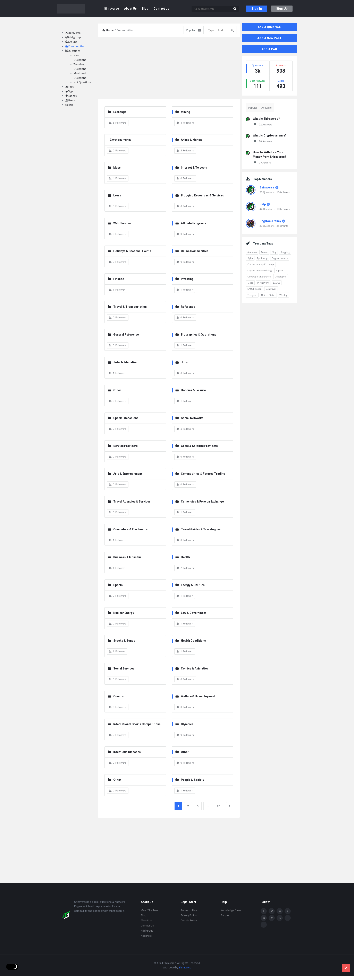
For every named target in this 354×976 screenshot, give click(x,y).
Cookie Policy (189, 920)
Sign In (257, 8)
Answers (266, 107)
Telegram (252, 294)
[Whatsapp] (288, 918)
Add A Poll (269, 49)
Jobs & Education (125, 362)
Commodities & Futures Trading (203, 473)
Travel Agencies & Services (132, 501)
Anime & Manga (191, 139)
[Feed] (280, 918)
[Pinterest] (272, 918)
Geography (280, 276)
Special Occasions (125, 418)
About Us (130, 8)
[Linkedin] (280, 911)
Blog (145, 8)
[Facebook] (264, 911)
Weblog (283, 294)
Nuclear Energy (123, 612)
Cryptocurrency (120, 139)
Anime (264, 252)
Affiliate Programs (193, 223)
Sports (118, 585)
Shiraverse (111, 8)
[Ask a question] (346, 968)
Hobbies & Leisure (193, 390)
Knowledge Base (231, 910)
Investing (187, 279)
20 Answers (265, 141)
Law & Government (193, 612)
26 (218, 806)
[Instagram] (264, 918)
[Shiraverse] (77, 8)
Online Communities (194, 251)
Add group (74, 37)
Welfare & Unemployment (198, 696)
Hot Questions (82, 82)
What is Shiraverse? (266, 118)
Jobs (184, 362)
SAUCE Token (254, 288)
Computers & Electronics (130, 529)
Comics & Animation (195, 668)
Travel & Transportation (130, 306)
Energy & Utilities (193, 585)
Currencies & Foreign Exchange (202, 501)
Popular (252, 107)
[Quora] (264, 925)
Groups (72, 42)
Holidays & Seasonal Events (132, 251)
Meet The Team (150, 910)
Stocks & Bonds (124, 640)
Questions (74, 51)
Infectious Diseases (127, 752)
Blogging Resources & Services (202, 195)
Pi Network (263, 282)
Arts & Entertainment (127, 473)
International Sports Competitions (137, 724)
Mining (185, 112)
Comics (118, 696)
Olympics (187, 724)
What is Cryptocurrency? (270, 135)
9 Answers (265, 162)
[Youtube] (288, 911)
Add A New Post (269, 38)
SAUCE (276, 282)
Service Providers (125, 445)
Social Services (123, 668)
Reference (188, 306)
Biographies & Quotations (198, 334)
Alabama (252, 252)
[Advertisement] (169, 68)
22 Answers (265, 124)
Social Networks (192, 418)
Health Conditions (193, 640)
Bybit (250, 258)
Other (117, 390)
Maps (117, 167)
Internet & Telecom (194, 167)
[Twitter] (272, 911)
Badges (72, 96)
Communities (76, 46)
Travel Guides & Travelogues (201, 529)
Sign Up (282, 8)
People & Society (192, 779)
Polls (71, 87)
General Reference (126, 334)
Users (71, 100)
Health (185, 557)
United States (268, 294)
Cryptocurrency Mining (259, 270)
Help (263, 204)
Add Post (146, 935)
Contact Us (161, 8)
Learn (117, 195)
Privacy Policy (188, 915)
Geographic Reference (259, 276)
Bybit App (262, 258)
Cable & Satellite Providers (199, 445)
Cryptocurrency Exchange (260, 264)
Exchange (119, 112)
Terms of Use (189, 910)
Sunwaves (271, 288)
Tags (70, 91)
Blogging (285, 252)
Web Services (122, 223)
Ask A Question (269, 27)
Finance (118, 279)
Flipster (280, 270)
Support (225, 915)
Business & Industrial (127, 557)
